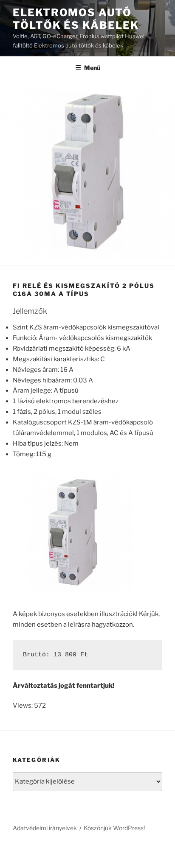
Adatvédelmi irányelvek (45, 827)
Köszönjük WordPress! (114, 827)
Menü (92, 67)
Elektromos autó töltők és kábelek (76, 18)
